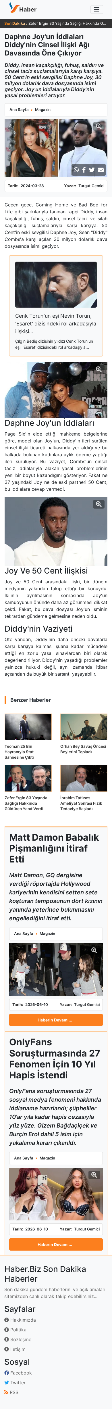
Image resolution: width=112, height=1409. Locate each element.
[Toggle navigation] (96, 9)
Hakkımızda (22, 1320)
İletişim (17, 1349)
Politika (17, 1330)
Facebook (20, 1373)
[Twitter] (92, 169)
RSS (13, 1392)
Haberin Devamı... (55, 1019)
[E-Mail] (101, 169)
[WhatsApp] (76, 169)
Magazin (43, 109)
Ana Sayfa (19, 109)
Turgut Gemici (91, 185)
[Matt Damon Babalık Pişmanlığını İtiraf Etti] (56, 969)
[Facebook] (84, 169)
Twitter (17, 1382)
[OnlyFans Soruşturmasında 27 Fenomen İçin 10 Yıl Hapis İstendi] (56, 1194)
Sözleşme (20, 1339)
